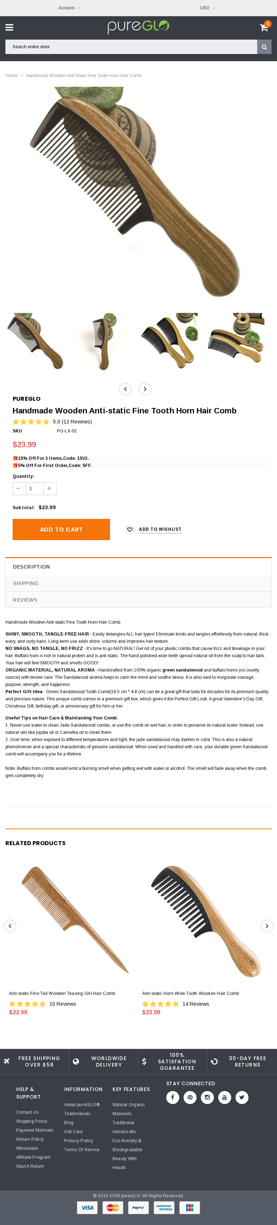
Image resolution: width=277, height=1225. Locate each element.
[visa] (88, 1207)
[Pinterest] (190, 1097)
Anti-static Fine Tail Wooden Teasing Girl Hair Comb (62, 993)
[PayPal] (139, 1207)
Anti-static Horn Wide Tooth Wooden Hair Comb (190, 993)
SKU (17, 431)
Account (66, 7)
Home (11, 75)
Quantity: (23, 476)
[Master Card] (113, 1207)
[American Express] (165, 1207)
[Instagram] (207, 1097)
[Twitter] (242, 1097)
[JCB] (189, 1207)
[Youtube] (224, 1097)
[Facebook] (172, 1097)
